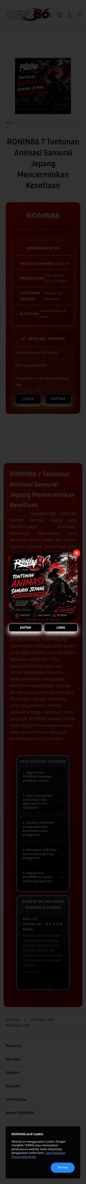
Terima (62, 1167)
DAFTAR (25, 627)
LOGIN (60, 627)
